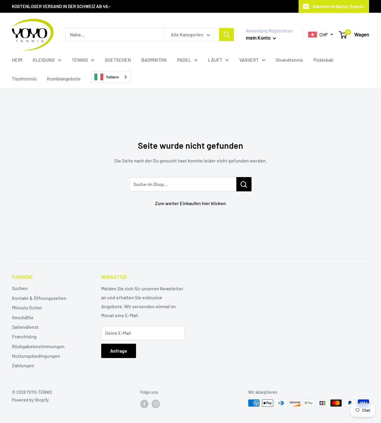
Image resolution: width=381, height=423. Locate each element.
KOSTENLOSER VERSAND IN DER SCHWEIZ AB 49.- (61, 6)
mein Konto (258, 38)
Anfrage (118, 351)
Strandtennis (289, 60)
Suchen (20, 288)
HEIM (17, 60)
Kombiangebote (64, 78)
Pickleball (323, 60)
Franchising (24, 336)
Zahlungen (23, 365)
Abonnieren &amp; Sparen (338, 6)
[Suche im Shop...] (244, 184)
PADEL (184, 60)
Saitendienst (25, 327)
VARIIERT (249, 60)
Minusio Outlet (27, 307)
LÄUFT (215, 60)
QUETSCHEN (118, 60)
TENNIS (80, 60)
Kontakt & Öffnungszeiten (39, 298)
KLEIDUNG (44, 60)
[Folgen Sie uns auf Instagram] (156, 403)
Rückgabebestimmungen (38, 346)
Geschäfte (23, 317)
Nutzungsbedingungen (36, 356)
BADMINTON (154, 60)
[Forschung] (226, 34)
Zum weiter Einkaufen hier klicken (190, 203)
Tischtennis (24, 78)
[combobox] (111, 77)
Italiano (112, 77)
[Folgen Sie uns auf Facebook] (144, 403)
